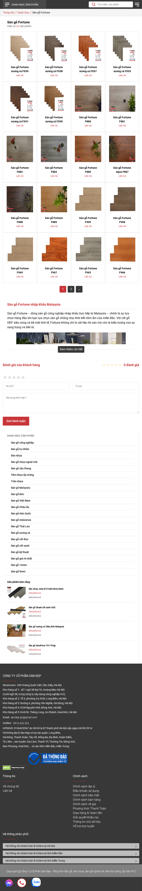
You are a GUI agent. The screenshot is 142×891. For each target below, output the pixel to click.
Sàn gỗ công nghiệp (22, 442)
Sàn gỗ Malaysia (20, 487)
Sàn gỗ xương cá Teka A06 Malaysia (46, 626)
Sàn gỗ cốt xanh (20, 545)
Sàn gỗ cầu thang (21, 468)
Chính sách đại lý (84, 786)
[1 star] (5, 376)
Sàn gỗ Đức (17, 494)
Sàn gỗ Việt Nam (20, 500)
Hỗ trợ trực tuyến (83, 826)
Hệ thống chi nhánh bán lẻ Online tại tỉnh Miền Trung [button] (35, 860)
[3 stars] (14, 376)
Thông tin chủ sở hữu (87, 821)
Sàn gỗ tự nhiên (20, 449)
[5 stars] (23, 376)
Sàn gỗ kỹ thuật (20, 552)
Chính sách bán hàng (87, 799)
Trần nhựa (17, 481)
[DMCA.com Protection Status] (14, 769)
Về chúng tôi (11, 786)
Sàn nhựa (16, 455)
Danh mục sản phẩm (25, 4)
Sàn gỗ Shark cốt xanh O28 (42, 607)
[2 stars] (9, 376)
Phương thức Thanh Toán (89, 808)
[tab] (71, 846)
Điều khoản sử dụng (86, 791)
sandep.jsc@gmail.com (24, 717)
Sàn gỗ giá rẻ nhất (21, 558)
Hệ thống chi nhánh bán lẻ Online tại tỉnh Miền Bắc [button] (34, 853)
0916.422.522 (21, 723)
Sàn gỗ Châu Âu (20, 507)
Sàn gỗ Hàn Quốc (21, 513)
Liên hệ (7, 791)
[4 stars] (18, 376)
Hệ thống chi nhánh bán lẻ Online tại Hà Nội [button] (30, 846)
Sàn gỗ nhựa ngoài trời (24, 461)
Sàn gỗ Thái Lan (20, 526)
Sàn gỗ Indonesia (21, 519)
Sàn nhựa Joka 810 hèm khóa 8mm (46, 589)
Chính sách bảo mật (86, 795)
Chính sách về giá (84, 804)
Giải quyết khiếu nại (86, 817)
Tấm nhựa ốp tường (22, 474)
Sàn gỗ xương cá (20, 532)
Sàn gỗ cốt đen (19, 539)
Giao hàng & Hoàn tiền (87, 813)
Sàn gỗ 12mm (19, 565)
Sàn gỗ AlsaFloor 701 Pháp (42, 645)
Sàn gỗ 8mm (18, 571)
